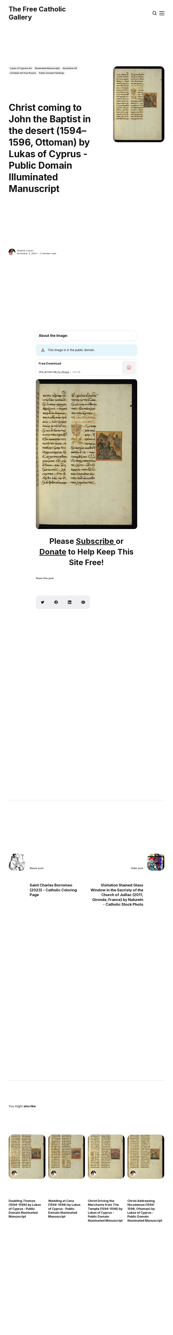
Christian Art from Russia (23, 73)
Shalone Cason (25, 250)
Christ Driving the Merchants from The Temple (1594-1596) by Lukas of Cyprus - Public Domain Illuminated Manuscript (105, 1210)
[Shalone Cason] (12, 252)
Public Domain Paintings (51, 73)
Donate (52, 551)
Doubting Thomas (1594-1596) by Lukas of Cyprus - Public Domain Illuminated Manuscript (25, 1208)
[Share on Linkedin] (69, 602)
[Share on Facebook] (56, 602)
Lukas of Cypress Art (21, 68)
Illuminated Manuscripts (47, 68)
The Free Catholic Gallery (37, 13)
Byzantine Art (70, 68)
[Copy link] (83, 602)
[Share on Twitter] (42, 602)
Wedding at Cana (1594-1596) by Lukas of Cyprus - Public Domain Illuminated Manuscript (64, 1208)
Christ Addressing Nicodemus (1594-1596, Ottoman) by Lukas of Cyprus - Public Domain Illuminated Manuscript (144, 1210)
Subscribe (96, 541)
